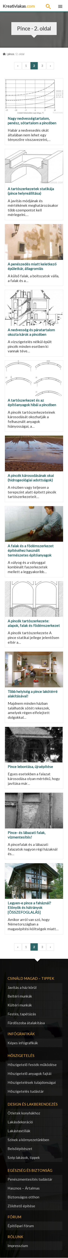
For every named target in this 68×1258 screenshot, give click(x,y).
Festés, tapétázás (22, 1014)
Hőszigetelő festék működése (32, 1064)
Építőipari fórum (21, 1226)
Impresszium (18, 1245)
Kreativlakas (19, 6)
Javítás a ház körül (22, 987)
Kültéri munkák (20, 1005)
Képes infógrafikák (23, 1043)
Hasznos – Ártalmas (24, 1188)
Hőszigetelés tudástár (26, 1091)
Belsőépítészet (20, 1148)
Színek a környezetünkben (28, 1140)
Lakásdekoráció (20, 1122)
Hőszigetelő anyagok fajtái (29, 1073)
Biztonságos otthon (23, 1197)
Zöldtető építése (21, 1206)
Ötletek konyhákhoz (24, 1113)
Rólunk (15, 1237)
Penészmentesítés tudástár (30, 1179)
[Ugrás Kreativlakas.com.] (4, 54)
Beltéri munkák (20, 996)
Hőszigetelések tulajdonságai (32, 1082)
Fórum (14, 1217)
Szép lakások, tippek (24, 1157)
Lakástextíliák (19, 1131)
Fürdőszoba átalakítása (26, 1023)
